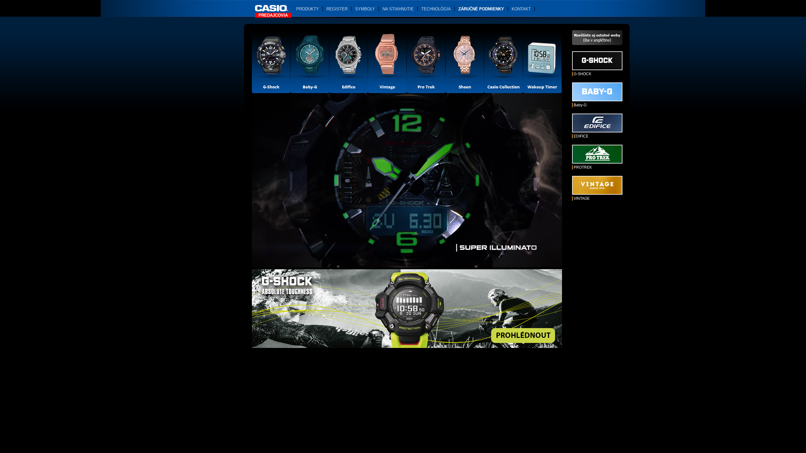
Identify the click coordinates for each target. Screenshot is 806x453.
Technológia (436, 9)
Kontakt (521, 9)
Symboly (365, 9)
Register (337, 9)
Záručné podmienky (481, 9)
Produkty (307, 9)
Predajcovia (273, 15)
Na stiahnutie (398, 9)
